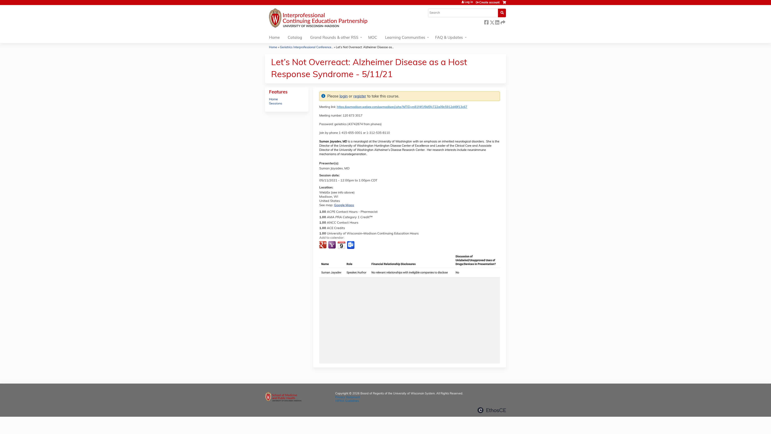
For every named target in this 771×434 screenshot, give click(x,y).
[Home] (330, 19)
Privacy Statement (347, 397)
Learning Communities (405, 38)
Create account (489, 2)
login (344, 96)
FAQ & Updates (449, 38)
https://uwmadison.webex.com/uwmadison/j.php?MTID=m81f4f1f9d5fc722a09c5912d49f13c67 (402, 107)
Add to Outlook (351, 245)
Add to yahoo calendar (332, 245)
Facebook (486, 21)
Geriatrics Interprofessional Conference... (306, 47)
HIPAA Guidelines (347, 401)
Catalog (295, 38)
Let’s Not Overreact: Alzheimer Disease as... (365, 47)
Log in (469, 2)
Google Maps (344, 205)
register (359, 96)
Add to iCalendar (341, 245)
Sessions (275, 103)
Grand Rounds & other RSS (334, 38)
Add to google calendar (323, 245)
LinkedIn (497, 21)
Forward (503, 21)
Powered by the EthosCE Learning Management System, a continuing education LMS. (491, 410)
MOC (372, 38)
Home (274, 38)
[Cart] (504, 4)
